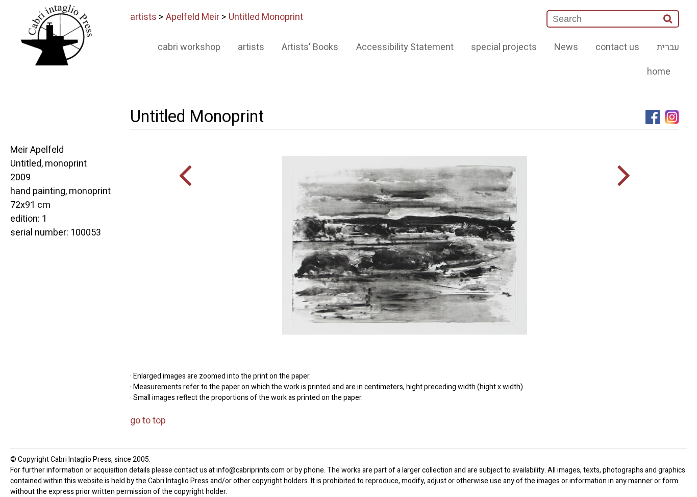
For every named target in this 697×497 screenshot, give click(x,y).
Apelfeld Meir (192, 17)
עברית (668, 47)
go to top (148, 421)
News (566, 47)
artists (143, 17)
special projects (504, 47)
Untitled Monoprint (266, 17)
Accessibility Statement (405, 47)
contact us (617, 47)
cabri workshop (189, 47)
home (658, 72)
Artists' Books (310, 47)
